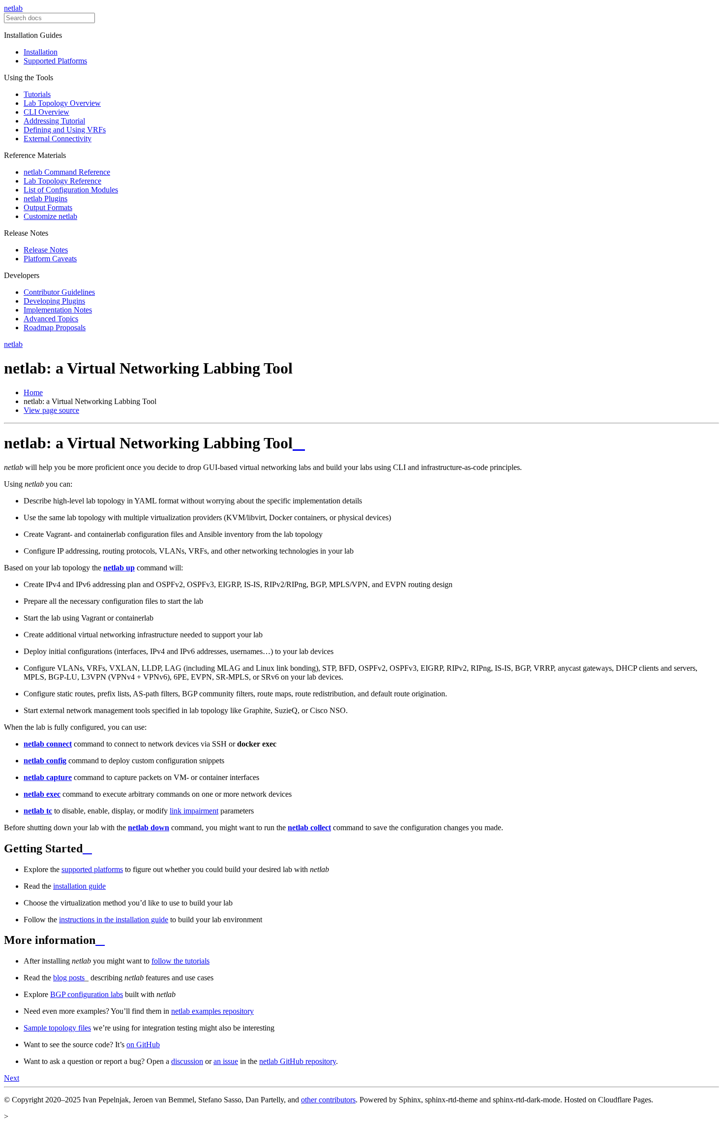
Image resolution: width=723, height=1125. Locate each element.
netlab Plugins (45, 198)
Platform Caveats (50, 258)
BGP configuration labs (86, 994)
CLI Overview (46, 112)
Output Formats (48, 207)
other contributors (328, 1099)
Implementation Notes (58, 310)
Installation (41, 52)
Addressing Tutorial (54, 121)
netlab (13, 8)
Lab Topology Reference (62, 181)
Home (33, 392)
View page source (51, 410)
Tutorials (37, 94)
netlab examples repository (212, 1011)
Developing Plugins (54, 301)
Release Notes (46, 250)
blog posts (69, 977)
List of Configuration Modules (71, 190)
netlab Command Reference (67, 172)
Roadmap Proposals (55, 327)
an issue (225, 1061)
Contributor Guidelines (59, 292)
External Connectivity (57, 138)
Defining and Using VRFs (65, 129)
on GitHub (143, 1044)
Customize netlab (50, 216)
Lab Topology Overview (62, 103)
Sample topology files (57, 1028)
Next (11, 1078)
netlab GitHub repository (297, 1061)
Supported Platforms (55, 61)
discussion (187, 1061)
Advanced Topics (51, 318)
